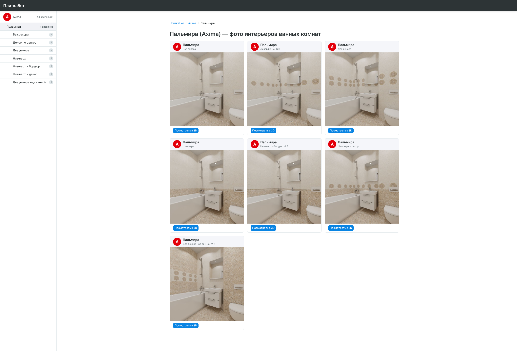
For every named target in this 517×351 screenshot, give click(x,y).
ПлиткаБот (14, 5)
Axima (192, 23)
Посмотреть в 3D (186, 130)
